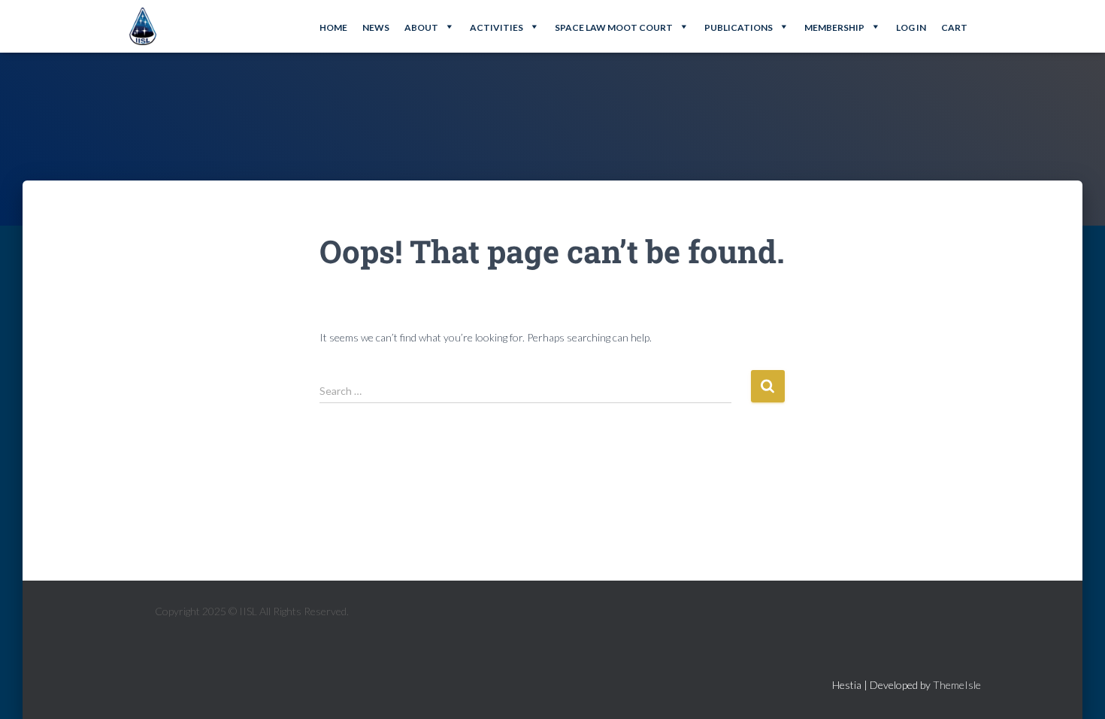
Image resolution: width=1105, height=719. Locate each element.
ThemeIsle (957, 684)
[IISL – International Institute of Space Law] (143, 26)
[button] (429, 26)
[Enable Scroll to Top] (1075, 689)
